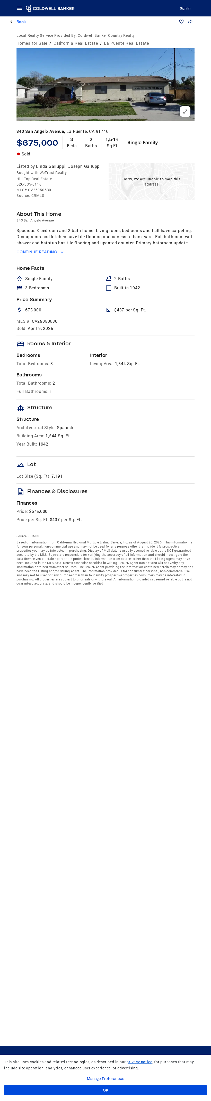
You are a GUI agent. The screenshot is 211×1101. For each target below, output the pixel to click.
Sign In (185, 8)
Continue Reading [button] (36, 251)
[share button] (190, 21)
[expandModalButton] (185, 111)
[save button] (181, 21)
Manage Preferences (105, 1078)
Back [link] (21, 21)
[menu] (21, 8)
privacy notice (139, 1061)
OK (105, 1090)
